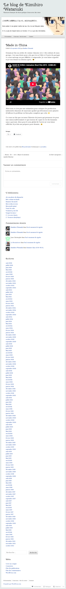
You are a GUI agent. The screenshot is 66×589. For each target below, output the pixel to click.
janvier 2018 (10, 489)
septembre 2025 (11, 288)
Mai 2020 (9, 431)
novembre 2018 (11, 472)
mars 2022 (9, 382)
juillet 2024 (9, 319)
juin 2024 (9, 321)
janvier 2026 (10, 279)
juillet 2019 (9, 454)
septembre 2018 (11, 476)
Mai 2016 (8, 530)
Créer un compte (11, 564)
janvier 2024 (10, 332)
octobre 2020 (10, 420)
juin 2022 (9, 375)
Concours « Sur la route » (20, 36)
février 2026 (10, 276)
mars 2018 (9, 487)
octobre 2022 (10, 366)
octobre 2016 (10, 521)
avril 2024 (9, 326)
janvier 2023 (10, 359)
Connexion (9, 566)
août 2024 (9, 317)
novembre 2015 (11, 543)
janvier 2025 (10, 305)
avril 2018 (9, 485)
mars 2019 (9, 463)
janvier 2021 (10, 413)
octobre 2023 (10, 339)
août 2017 (9, 501)
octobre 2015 (10, 546)
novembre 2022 (11, 364)
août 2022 (9, 371)
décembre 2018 (10, 469)
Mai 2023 (9, 350)
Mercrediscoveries (12, 204)
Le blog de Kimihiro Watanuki (23, 7)
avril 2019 (9, 460)
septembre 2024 (11, 314)
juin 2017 (8, 503)
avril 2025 (9, 299)
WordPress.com (11, 573)
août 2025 (9, 290)
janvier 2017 (9, 514)
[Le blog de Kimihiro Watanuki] (33, 26)
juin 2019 (9, 456)
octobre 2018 (10, 474)
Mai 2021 (8, 404)
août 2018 (9, 478)
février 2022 (10, 384)
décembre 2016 (10, 516)
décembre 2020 (11, 415)
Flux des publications (12, 568)
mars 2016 (9, 534)
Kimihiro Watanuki (28, 48)
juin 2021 (9, 402)
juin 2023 (9, 348)
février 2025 (10, 303)
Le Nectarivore (15, 242)
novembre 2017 (10, 494)
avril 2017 (9, 507)
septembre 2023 (11, 341)
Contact (31, 36)
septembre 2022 (11, 368)
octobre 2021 (10, 393)
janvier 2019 (10, 467)
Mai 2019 (8, 458)
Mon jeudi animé (26, 146)
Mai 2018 (8, 483)
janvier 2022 (10, 386)
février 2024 (10, 330)
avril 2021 (9, 406)
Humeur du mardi (11, 202)
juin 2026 (9, 267)
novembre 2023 (11, 337)
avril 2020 (9, 433)
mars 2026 (9, 274)
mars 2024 (9, 328)
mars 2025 (9, 301)
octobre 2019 (10, 447)
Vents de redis (10, 208)
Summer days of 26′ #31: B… (35, 247)
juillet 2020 (9, 427)
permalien (43, 146)
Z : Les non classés (11, 215)
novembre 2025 (11, 283)
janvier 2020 (10, 440)
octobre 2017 (10, 496)
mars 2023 (9, 355)
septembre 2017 (11, 498)
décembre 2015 (10, 541)
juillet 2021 (9, 400)
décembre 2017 (10, 492)
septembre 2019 (11, 449)
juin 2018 (9, 480)
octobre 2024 (10, 312)
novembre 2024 (11, 310)
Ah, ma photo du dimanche (14, 197)
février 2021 (9, 411)
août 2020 (9, 424)
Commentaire (55, 184)
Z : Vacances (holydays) (13, 217)
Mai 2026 (9, 270)
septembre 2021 (11, 395)
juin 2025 (9, 294)
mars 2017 (9, 510)
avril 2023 (9, 353)
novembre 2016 (11, 519)
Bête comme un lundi (12, 199)
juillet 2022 (9, 373)
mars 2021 (9, 409)
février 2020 (10, 438)
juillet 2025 (9, 292)
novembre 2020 (11, 418)
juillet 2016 (9, 528)
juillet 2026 (9, 265)
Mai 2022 (9, 377)
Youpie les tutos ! (11, 213)
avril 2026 (9, 272)
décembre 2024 (11, 308)
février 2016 (9, 537)
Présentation (8, 36)
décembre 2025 (11, 281)
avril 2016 (9, 532)
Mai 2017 (8, 505)
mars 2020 (9, 436)
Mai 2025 (9, 297)
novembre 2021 (11, 391)
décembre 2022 (11, 362)
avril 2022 (9, 380)
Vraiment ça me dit (12, 210)
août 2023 (9, 344)
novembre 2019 (11, 445)
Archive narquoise (55, 154)
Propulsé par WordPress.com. (12, 584)
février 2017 (9, 512)
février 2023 (10, 357)
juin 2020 (9, 429)
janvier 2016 (10, 539)
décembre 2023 (11, 335)
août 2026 (9, 263)
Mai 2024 (9, 323)
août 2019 (9, 451)
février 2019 (9, 465)
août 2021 (9, 397)
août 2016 (9, 525)
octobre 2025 (10, 285)
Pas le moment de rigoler (35, 227)
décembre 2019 (10, 442)
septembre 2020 (11, 422)
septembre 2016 (11, 523)
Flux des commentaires (13, 570)
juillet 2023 (9, 346)
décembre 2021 (10, 389)
